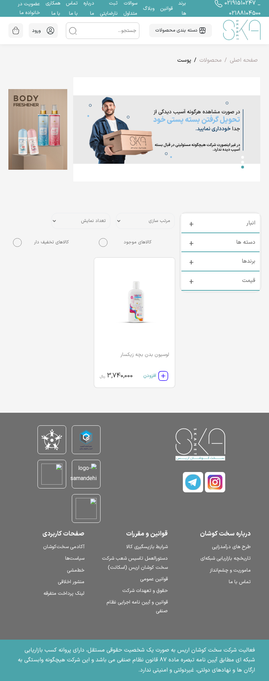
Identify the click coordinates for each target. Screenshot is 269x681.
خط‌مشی (75, 570)
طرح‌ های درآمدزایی (231, 547)
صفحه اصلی (244, 60)
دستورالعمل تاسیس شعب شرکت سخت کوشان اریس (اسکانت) (134, 563)
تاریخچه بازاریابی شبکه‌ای (225, 558)
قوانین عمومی (153, 579)
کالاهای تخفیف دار (51, 242)
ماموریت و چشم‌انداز (230, 570)
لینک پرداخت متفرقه (63, 593)
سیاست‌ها (74, 558)
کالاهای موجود (137, 242)
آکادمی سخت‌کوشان (63, 547)
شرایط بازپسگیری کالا (146, 547)
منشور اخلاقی (71, 582)
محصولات (210, 60)
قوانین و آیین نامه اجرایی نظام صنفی (136, 607)
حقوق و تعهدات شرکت (144, 590)
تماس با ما (240, 582)
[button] (242, 157)
